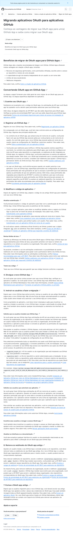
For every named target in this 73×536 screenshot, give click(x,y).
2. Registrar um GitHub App (15, 123)
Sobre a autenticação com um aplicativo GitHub (28, 144)
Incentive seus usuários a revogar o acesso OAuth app (22, 421)
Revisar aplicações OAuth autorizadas (45, 428)
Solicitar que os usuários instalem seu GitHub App (21, 314)
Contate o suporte (44, 517)
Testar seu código (10, 266)
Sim (8, 515)
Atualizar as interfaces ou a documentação (18, 434)
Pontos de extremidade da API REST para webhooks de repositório (41, 465)
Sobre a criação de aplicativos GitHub (45, 14)
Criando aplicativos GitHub (24, 14)
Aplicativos (11, 14)
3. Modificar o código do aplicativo (18, 189)
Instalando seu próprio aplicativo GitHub (39, 382)
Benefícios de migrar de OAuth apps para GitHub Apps (32, 60)
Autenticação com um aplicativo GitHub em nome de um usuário (28, 223)
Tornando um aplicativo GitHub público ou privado (42, 285)
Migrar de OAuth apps (65, 14)
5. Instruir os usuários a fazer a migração (21, 290)
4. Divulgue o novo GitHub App (17, 275)
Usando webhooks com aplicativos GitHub (39, 258)
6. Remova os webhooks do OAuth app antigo (23, 445)
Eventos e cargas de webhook (52, 475)
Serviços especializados (48, 529)
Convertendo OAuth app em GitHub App (24, 90)
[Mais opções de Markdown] (22, 39)
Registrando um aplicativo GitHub (52, 126)
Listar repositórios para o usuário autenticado (45, 362)
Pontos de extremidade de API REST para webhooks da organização (27, 477)
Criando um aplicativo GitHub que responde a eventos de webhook (35, 231)
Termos (19, 529)
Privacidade (25, 529)
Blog (58, 529)
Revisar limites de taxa (11, 236)
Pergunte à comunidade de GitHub (49, 515)
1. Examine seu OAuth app (15, 101)
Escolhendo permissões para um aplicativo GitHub (29, 183)
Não (16, 515)
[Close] (68, 3)
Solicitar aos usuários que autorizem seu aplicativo (21, 388)
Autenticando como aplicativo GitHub (19, 214)
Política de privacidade (9, 518)
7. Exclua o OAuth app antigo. (16, 485)
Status (33, 529)
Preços (38, 529)
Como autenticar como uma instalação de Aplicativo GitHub (40, 218)
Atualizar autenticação (11, 200)
